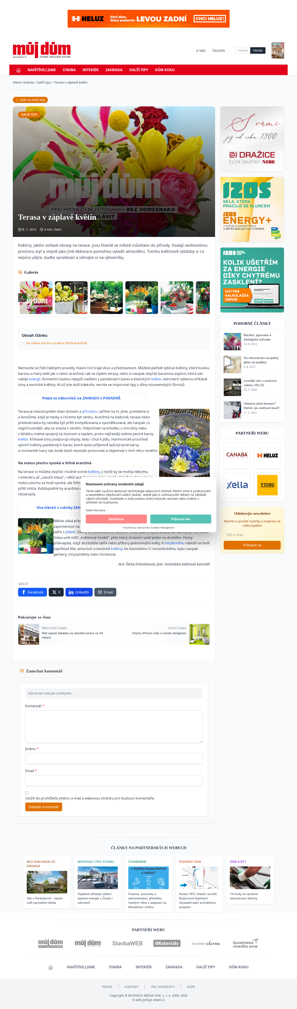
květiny (94, 471)
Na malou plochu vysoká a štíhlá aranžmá (56, 343)
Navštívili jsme (42, 69)
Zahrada (114, 69)
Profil (107, 987)
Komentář (35, 706)
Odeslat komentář (44, 807)
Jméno (31, 748)
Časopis (218, 51)
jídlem (70, 532)
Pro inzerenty (163, 987)
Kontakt (132, 987)
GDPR (191, 987)
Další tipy (138, 69)
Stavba (69, 69)
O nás (200, 51)
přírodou (89, 411)
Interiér (91, 69)
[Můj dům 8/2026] (278, 50)
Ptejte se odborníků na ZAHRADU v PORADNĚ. (81, 398)
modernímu (175, 543)
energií (34, 379)
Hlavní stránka (23, 82)
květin (156, 379)
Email (31, 770)
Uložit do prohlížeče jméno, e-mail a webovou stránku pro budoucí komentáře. (90, 798)
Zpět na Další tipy (32, 100)
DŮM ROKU (165, 69)
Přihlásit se (252, 545)
